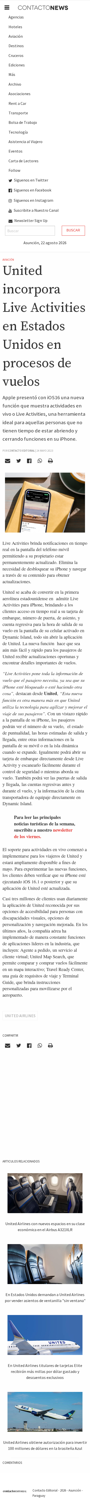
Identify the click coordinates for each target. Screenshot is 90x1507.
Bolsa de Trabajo (22, 122)
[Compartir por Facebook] (29, 461)
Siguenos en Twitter (30, 180)
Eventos (15, 151)
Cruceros (16, 55)
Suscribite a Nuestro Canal (36, 210)
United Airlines (20, 1015)
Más (11, 74)
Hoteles (15, 26)
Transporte (18, 112)
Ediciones (16, 64)
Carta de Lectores (23, 160)
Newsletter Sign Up (31, 220)
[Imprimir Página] (50, 461)
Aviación (15, 36)
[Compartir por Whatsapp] (39, 461)
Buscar (73, 230)
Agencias (16, 16)
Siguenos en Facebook (32, 190)
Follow (14, 170)
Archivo (14, 84)
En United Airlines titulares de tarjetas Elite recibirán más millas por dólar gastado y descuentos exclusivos (45, 1371)
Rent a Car (17, 103)
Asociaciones (19, 93)
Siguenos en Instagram (33, 200)
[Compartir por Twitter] (19, 461)
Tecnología (18, 132)
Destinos (16, 45)
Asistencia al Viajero (25, 141)
